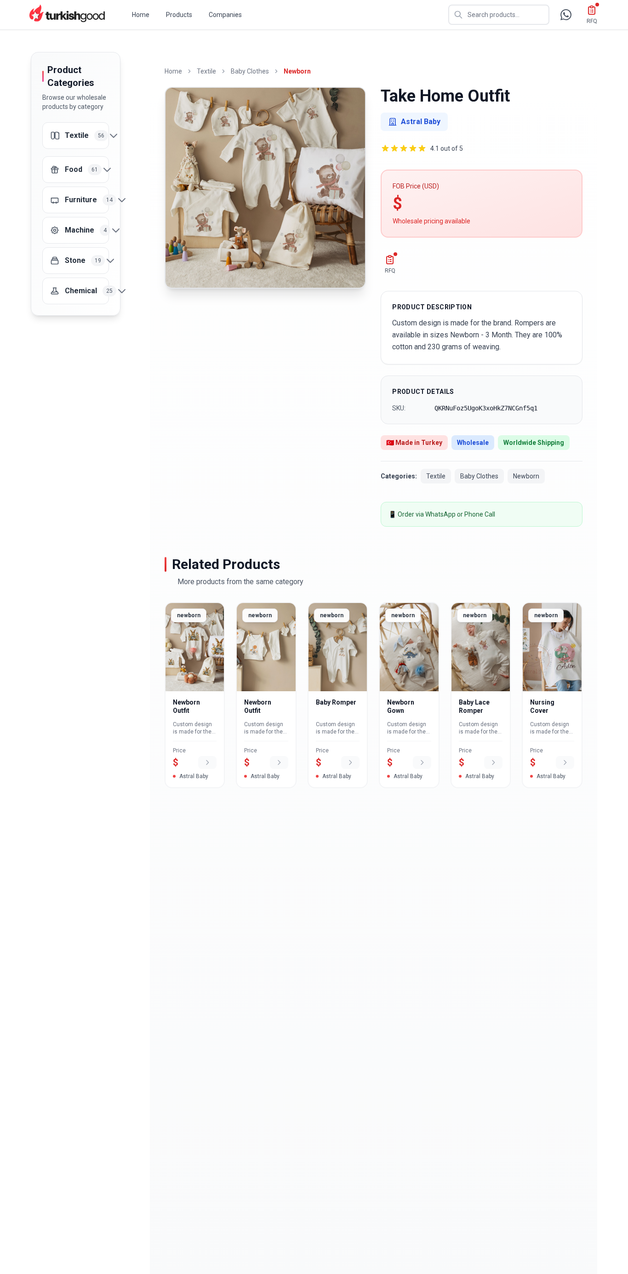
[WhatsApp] (566, 15)
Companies (225, 14)
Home (140, 14)
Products (179, 14)
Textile (206, 71)
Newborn (297, 71)
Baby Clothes (250, 71)
